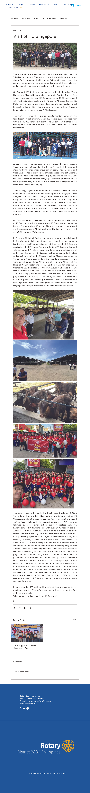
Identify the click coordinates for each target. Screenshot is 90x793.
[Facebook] (20, 708)
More (62, 19)
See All (74, 620)
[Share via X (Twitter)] (20, 608)
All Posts (14, 19)
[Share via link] (30, 608)
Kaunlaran (26, 19)
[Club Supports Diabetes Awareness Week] (27, 633)
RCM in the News (49, 19)
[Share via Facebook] (14, 608)
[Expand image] (43, 314)
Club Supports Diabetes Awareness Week (25, 646)
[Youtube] (24, 708)
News (36, 19)
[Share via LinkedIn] (25, 608)
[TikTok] (27, 708)
